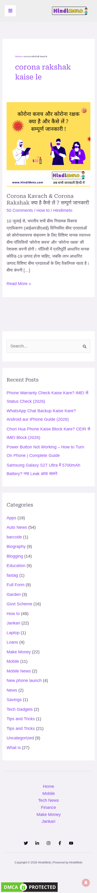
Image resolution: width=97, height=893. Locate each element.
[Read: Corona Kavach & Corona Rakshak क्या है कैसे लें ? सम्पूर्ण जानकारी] (49, 144)
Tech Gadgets (20, 709)
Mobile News (19, 671)
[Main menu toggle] (10, 10)
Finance (48, 807)
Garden (14, 594)
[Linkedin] (37, 843)
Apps (11, 518)
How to (43, 210)
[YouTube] (71, 843)
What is (14, 747)
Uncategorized (20, 738)
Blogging (15, 556)
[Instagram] (48, 843)
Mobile (13, 661)
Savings (14, 699)
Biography (16, 546)
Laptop (13, 632)
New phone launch (24, 680)
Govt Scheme (19, 604)
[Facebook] (60, 843)
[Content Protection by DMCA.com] (29, 886)
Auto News (17, 527)
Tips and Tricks (21, 718)
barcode (14, 537)
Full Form (15, 584)
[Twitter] (26, 843)
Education (16, 565)
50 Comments (20, 210)
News (12, 690)
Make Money (19, 652)
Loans (12, 642)
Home (18, 56)
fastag (12, 575)
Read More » (19, 283)
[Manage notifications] (86, 882)
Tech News (48, 800)
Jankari (13, 623)
